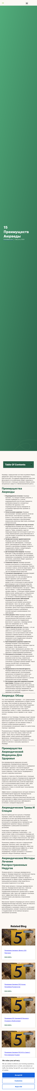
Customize (18, 1081)
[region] (18, 1074)
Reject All (18, 1087)
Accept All (18, 1075)
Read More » (8, 957)
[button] (26, 3)
